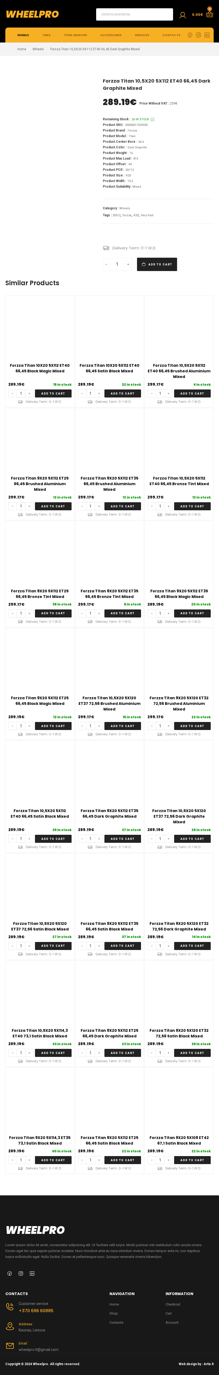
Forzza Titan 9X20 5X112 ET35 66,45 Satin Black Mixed (109, 926)
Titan (132, 136)
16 (131, 153)
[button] (53, 393)
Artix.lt (209, 1364)
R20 (128, 175)
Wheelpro (32, 14)
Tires (46, 35)
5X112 (130, 170)
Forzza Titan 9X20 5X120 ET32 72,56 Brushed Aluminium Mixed (179, 703)
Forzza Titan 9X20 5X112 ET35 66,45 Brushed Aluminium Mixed (109, 484)
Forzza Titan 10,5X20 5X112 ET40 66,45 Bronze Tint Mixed (179, 481)
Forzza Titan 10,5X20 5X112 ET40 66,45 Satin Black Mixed (40, 813)
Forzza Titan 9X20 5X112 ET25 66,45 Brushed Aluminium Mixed (40, 484)
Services (142, 35)
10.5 (130, 181)
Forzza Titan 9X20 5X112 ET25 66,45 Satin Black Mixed (109, 1140)
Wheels (23, 35)
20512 (116, 215)
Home (21, 49)
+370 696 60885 (36, 1311)
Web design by (190, 1364)
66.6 (141, 142)
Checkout (173, 1304)
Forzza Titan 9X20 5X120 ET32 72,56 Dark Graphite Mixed (179, 926)
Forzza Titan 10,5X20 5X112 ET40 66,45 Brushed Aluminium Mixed (179, 371)
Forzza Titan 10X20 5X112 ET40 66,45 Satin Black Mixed (109, 368)
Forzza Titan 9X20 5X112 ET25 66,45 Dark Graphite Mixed (109, 1033)
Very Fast (147, 215)
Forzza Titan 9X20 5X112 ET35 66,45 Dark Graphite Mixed (109, 813)
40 (130, 164)
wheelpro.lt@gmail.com (38, 1349)
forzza (127, 215)
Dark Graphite (137, 147)
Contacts (171, 35)
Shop (114, 1313)
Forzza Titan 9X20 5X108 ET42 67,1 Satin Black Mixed (179, 1140)
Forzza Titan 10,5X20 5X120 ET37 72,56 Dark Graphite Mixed (179, 816)
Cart (169, 1313)
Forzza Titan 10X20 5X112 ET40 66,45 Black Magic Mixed (40, 368)
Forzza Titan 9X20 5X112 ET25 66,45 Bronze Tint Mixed (40, 593)
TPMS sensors (75, 35)
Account (172, 1322)
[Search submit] (167, 14)
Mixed (136, 186)
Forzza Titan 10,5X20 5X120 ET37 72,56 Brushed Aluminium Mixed (109, 703)
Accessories (111, 35)
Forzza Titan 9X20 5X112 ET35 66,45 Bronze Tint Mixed (109, 593)
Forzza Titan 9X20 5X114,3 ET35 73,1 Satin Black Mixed (40, 1140)
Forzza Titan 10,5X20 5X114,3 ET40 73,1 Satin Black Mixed (40, 1033)
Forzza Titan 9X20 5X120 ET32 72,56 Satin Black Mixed (179, 1033)
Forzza (132, 130)
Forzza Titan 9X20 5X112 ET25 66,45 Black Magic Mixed (40, 700)
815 (135, 158)
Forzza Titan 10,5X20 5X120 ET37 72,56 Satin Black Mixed (40, 926)
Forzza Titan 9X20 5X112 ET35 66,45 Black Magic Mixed (179, 593)
